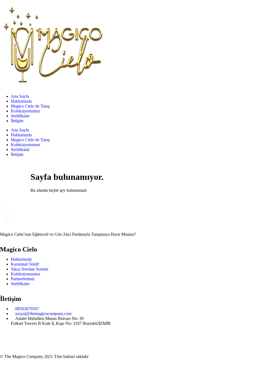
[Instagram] (21, 337)
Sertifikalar (20, 116)
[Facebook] (7, 337)
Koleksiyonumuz (25, 111)
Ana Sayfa (20, 96)
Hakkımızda (21, 101)
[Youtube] (36, 337)
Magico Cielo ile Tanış (30, 106)
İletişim (17, 120)
